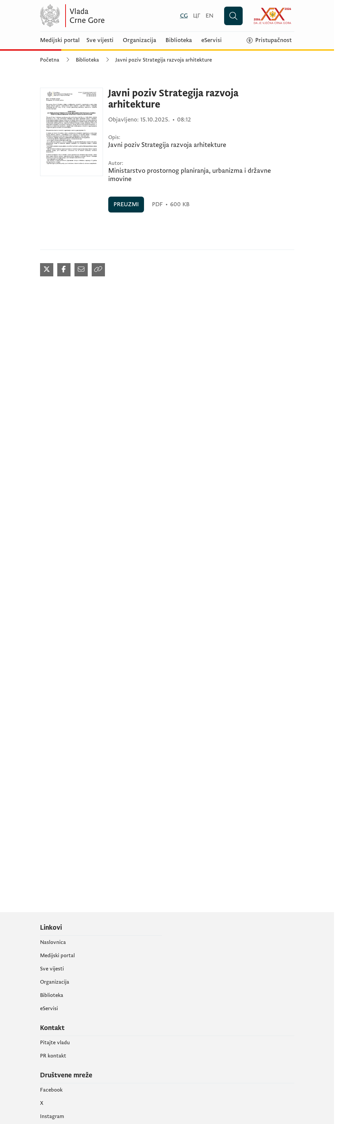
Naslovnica (53, 942)
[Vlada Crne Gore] (104, 15)
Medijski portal (60, 40)
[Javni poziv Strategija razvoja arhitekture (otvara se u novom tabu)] (71, 132)
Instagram (52, 1116)
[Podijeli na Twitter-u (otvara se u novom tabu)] (46, 269)
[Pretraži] (233, 16)
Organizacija (139, 40)
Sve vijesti (100, 40)
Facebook (51, 1090)
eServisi (211, 40)
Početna (49, 60)
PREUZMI (126, 204)
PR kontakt (53, 1056)
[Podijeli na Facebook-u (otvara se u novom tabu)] (64, 269)
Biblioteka (179, 40)
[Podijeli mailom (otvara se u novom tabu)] (81, 269)
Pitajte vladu (55, 1042)
